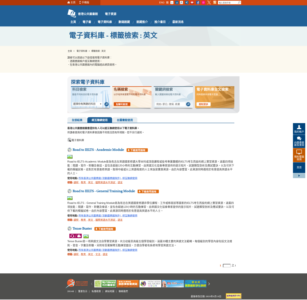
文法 (98, 254)
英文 (91, 182)
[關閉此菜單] (299, 175)
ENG (162, 2)
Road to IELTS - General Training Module (104, 191)
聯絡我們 (123, 291)
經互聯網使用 (100, 120)
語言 (120, 182)
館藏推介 (142, 22)
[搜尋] (239, 2)
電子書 (87, 22)
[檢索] (106, 104)
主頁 (73, 2)
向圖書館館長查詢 (299, 144)
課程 (76, 182)
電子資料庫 (105, 22)
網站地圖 (109, 291)
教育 (83, 182)
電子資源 (110, 14)
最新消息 (178, 22)
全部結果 (77, 120)
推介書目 (160, 22)
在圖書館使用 (125, 120)
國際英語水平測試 (105, 182)
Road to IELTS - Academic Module (98, 150)
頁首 (299, 167)
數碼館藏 (124, 22)
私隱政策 (96, 291)
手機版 (85, 2)
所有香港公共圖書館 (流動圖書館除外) (100, 178)
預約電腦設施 (299, 158)
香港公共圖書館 (88, 14)
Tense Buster (82, 228)
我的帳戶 (299, 132)
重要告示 (82, 291)
